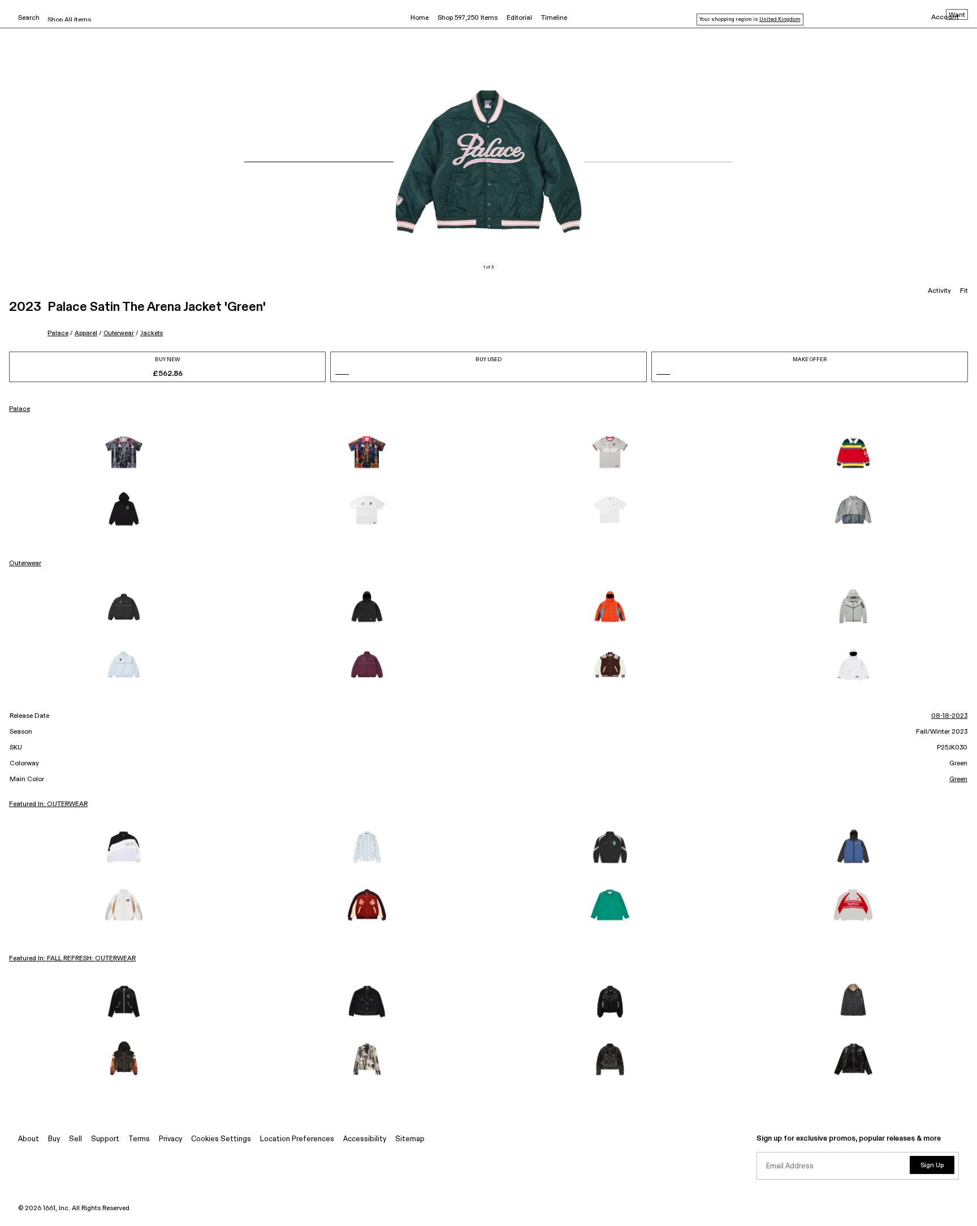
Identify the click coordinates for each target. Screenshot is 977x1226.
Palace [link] (19, 409)
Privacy (170, 1139)
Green (958, 779)
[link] (124, 452)
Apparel (86, 333)
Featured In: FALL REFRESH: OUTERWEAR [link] (72, 958)
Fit (964, 291)
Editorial (519, 18)
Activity (939, 291)
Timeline (554, 18)
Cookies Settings (221, 1139)
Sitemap (410, 1139)
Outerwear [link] (25, 563)
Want (957, 15)
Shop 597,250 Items (468, 18)
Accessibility (364, 1139)
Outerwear (118, 333)
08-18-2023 (949, 716)
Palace (57, 333)
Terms (139, 1139)
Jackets (151, 333)
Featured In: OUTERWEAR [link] (48, 804)
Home (419, 18)
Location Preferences (297, 1139)
